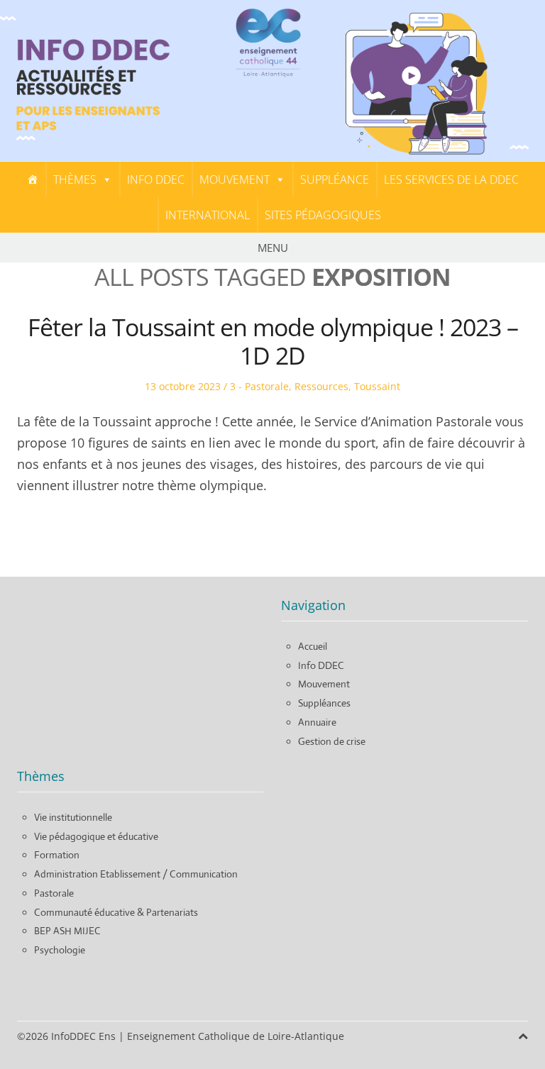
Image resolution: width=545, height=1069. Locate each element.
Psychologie (59, 949)
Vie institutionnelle (73, 817)
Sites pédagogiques (323, 215)
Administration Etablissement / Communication (136, 874)
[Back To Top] (523, 1036)
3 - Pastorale (259, 386)
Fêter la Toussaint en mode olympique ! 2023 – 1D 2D (273, 341)
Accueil (312, 646)
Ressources (321, 386)
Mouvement (234, 179)
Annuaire (317, 722)
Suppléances (324, 703)
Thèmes (75, 179)
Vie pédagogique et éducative (96, 836)
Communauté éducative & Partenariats (116, 912)
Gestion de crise (331, 741)
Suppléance (334, 179)
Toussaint (377, 386)
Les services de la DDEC (451, 179)
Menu (273, 247)
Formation (56, 854)
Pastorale (54, 893)
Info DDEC (156, 179)
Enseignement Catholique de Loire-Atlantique (235, 1036)
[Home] (32, 179)
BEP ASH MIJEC (67, 930)
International (207, 215)
